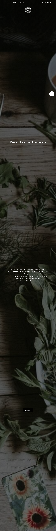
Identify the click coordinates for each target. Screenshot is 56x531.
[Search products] (51, 94)
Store (3, 2)
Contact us (23, 2)
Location (15, 2)
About (9, 2)
